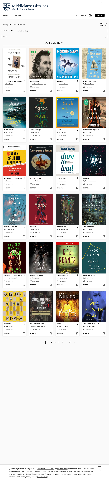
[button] (80, 16)
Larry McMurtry (36, 181)
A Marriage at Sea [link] (89, 81)
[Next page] (74, 342)
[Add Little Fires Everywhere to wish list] (103, 139)
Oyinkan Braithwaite (11, 278)
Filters (5, 37)
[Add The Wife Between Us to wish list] (103, 333)
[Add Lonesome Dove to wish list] (50, 188)
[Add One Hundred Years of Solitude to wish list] (50, 333)
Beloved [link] (33, 227)
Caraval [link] (86, 178)
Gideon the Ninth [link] (36, 275)
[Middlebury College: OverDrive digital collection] (25, 7)
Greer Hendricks (90, 326)
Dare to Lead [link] (61, 178)
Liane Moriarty (9, 229)
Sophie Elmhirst (89, 84)
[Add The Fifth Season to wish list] (103, 236)
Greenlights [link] (34, 81)
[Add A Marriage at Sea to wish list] (103, 91)
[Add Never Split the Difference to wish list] (24, 188)
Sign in (99, 15)
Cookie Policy (42, 477)
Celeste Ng (88, 132)
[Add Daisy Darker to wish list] (24, 139)
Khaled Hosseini (63, 278)
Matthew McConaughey (39, 84)
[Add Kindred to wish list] (77, 333)
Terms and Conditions (45, 469)
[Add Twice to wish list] (77, 139)
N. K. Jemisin (89, 229)
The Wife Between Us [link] (91, 324)
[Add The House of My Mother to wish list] (24, 91)
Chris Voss (8, 181)
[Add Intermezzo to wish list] (24, 333)
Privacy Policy (62, 469)
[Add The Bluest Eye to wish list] (50, 139)
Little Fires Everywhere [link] (91, 130)
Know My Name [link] (89, 275)
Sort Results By (7, 31)
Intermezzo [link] (7, 324)
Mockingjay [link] (61, 81)
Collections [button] (17, 15)
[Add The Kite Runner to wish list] (77, 285)
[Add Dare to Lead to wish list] (77, 188)
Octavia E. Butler (63, 326)
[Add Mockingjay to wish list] (77, 91)
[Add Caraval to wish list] (103, 188)
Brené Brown (62, 181)
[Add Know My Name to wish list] (103, 285)
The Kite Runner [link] (62, 275)
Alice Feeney (9, 132)
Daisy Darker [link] (8, 130)
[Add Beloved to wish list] (50, 236)
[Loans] (90, 16)
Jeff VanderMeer (64, 229)
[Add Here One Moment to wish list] (24, 236)
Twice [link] (59, 130)
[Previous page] (36, 342)
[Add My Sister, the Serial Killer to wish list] (24, 285)
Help (102, 3)
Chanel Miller (89, 278)
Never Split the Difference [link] (13, 178)
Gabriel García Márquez (39, 326)
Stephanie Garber (90, 181)
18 (70, 342)
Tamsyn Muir (36, 278)
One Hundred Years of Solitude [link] (40, 324)
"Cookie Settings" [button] (37, 474)
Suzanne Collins (63, 84)
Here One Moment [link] (10, 227)
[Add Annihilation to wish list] (77, 236)
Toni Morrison (36, 132)
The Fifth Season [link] (89, 227)
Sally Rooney (9, 326)
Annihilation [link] (61, 227)
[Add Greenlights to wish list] (50, 91)
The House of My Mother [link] (13, 81)
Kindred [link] (59, 324)
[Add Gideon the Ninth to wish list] (50, 285)
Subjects (6, 15)
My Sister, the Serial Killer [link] (13, 275)
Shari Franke (9, 84)
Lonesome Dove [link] (36, 178)
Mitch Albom (62, 132)
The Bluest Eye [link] (35, 130)
